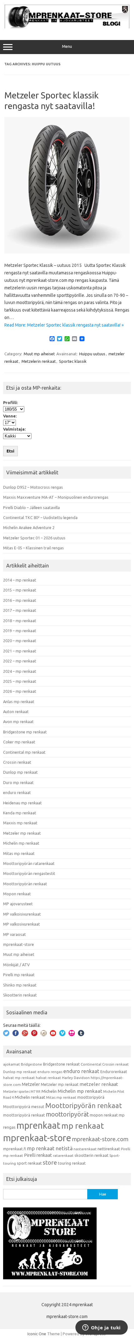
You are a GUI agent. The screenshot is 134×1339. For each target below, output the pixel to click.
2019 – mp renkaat (19, 630)
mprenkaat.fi (14, 1149)
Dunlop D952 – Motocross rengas (33, 487)
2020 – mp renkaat (19, 640)
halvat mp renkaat (19, 1078)
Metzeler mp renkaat (22, 833)
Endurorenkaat (113, 1071)
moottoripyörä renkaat (24, 1115)
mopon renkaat (104, 1115)
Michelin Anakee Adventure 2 (29, 527)
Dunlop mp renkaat (20, 772)
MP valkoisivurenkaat (22, 914)
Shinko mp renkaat (19, 985)
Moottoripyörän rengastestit (29, 873)
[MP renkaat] (67, 26)
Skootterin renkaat (20, 995)
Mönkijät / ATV (16, 964)
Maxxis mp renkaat (20, 823)
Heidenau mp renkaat (22, 803)
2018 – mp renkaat (19, 620)
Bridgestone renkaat (61, 1064)
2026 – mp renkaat (19, 691)
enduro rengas (49, 1072)
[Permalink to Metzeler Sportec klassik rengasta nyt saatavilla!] (67, 251)
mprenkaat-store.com (100, 1139)
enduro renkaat (17, 792)
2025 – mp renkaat (19, 681)
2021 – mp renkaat (19, 651)
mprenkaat (38, 1125)
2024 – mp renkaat (19, 671)
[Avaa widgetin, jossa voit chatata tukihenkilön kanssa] (101, 1328)
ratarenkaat (63, 1155)
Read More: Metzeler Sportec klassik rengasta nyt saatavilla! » (64, 324)
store (50, 1162)
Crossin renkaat (17, 762)
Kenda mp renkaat (19, 813)
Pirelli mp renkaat (19, 974)
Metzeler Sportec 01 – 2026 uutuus (34, 538)
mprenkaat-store (18, 944)
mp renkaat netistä (50, 1148)
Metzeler (31, 1084)
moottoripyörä (90, 1097)
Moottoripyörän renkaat (25, 884)
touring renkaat (72, 1163)
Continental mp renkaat (24, 752)
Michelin (49, 1091)
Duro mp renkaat (18, 782)
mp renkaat (82, 1125)
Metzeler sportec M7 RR (22, 1091)
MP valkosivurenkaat (21, 924)
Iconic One (36, 1334)
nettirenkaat (109, 1149)
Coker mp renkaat (19, 742)
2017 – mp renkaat (19, 610)
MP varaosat (14, 934)
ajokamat (11, 1064)
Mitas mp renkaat (19, 853)
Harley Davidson (76, 1078)
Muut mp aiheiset (39, 354)
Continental (91, 1064)
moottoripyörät (67, 1114)
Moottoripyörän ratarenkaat (29, 863)
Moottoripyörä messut (23, 1106)
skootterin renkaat (91, 1155)
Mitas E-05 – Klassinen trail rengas (33, 548)
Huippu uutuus (92, 354)
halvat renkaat (48, 1078)
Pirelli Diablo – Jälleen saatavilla (31, 507)
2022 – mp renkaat (19, 661)
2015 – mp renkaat (19, 590)
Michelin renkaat (30, 1097)
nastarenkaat (85, 1149)
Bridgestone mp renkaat (25, 732)
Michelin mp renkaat (21, 843)
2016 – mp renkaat (19, 600)
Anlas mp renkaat (18, 701)
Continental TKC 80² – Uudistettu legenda (40, 517)
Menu (67, 46)
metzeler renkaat (98, 1084)
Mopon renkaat (17, 894)
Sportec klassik (73, 361)
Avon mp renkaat (18, 721)
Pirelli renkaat (38, 1155)
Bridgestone (31, 1064)
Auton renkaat (16, 711)
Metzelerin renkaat (39, 361)
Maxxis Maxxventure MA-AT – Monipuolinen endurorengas (55, 497)
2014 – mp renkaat (19, 580)
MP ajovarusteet (18, 904)
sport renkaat (29, 1163)
